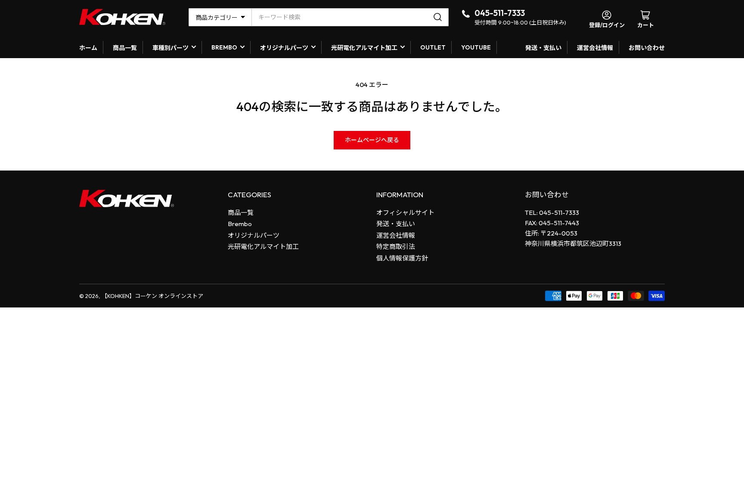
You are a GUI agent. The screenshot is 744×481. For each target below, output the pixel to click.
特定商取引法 (395, 246)
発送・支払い (543, 48)
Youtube (476, 47)
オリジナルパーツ (284, 48)
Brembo (240, 224)
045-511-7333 (499, 13)
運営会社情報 (595, 48)
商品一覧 (125, 48)
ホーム (88, 48)
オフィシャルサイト (405, 212)
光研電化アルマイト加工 (364, 48)
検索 (439, 17)
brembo (224, 47)
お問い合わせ (647, 48)
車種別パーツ (170, 48)
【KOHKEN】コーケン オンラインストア (152, 295)
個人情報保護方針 (402, 258)
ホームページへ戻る (372, 140)
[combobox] (350, 17)
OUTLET (433, 47)
